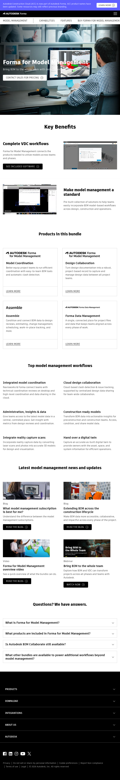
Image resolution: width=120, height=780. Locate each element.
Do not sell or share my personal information (34, 763)
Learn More (104, 5)
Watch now (73, 584)
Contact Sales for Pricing (22, 77)
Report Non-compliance (91, 763)
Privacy (6, 763)
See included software (20, 166)
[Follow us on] (4, 753)
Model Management (15, 20)
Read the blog (14, 527)
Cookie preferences (68, 763)
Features (66, 20)
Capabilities (47, 20)
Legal (23, 766)
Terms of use (12, 766)
